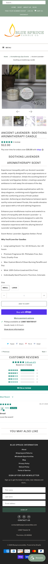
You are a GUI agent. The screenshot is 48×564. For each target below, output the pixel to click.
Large (14, 288)
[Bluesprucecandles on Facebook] (19, 516)
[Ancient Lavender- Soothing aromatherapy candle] (24, 87)
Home (13, 7)
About (24, 449)
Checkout (24, 14)
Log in (30, 11)
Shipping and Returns (24, 453)
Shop (20, 7)
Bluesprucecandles (19, 545)
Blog (35, 7)
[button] (7, 142)
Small (5, 288)
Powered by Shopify (34, 545)
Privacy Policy (24, 463)
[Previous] (17, 111)
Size (3, 282)
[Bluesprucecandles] (24, 31)
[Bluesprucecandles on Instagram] (24, 516)
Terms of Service (24, 470)
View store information (14, 329)
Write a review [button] (24, 388)
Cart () (39, 11)
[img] (5, 404)
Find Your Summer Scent (15, 11)
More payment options (24, 318)
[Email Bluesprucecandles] (28, 516)
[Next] (30, 111)
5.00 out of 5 (30, 362)
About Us (27, 7)
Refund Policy (24, 467)
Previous (5, 352)
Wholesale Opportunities (24, 456)
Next (44, 352)
